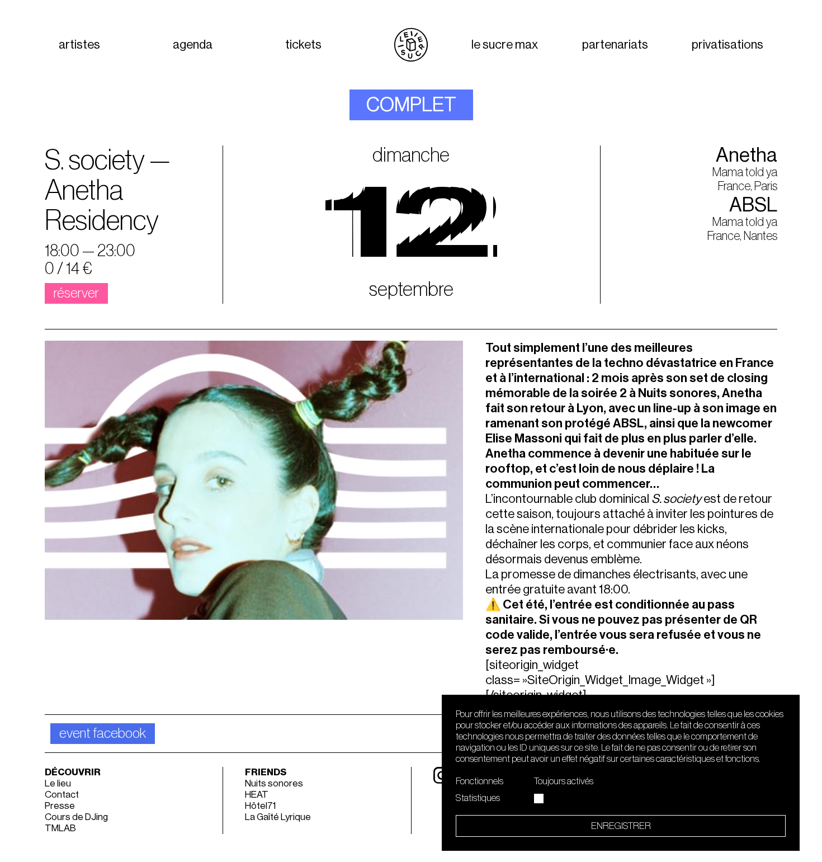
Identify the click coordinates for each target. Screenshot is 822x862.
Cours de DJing (76, 817)
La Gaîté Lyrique (278, 817)
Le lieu (58, 783)
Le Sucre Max (504, 45)
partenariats (615, 45)
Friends (266, 772)
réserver (76, 293)
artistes (79, 45)
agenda (192, 45)
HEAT (256, 794)
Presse (60, 806)
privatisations (727, 45)
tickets (303, 45)
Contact (62, 794)
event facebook (102, 734)
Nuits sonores (274, 783)
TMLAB (60, 828)
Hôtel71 (260, 806)
